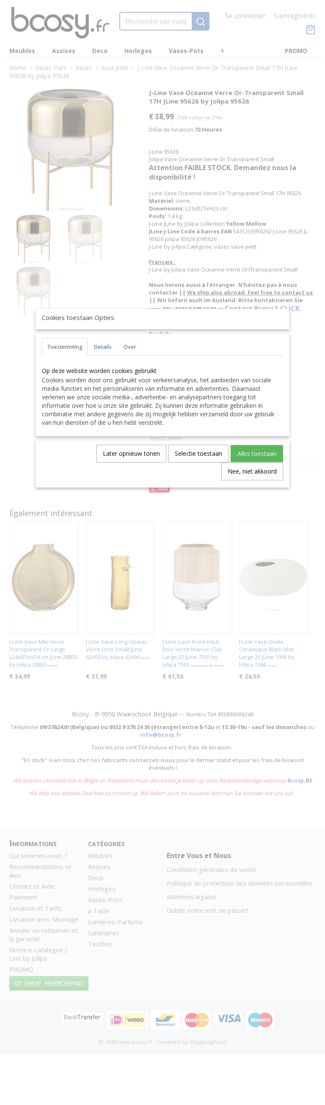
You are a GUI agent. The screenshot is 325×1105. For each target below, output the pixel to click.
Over (130, 347)
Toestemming (64, 347)
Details (103, 347)
